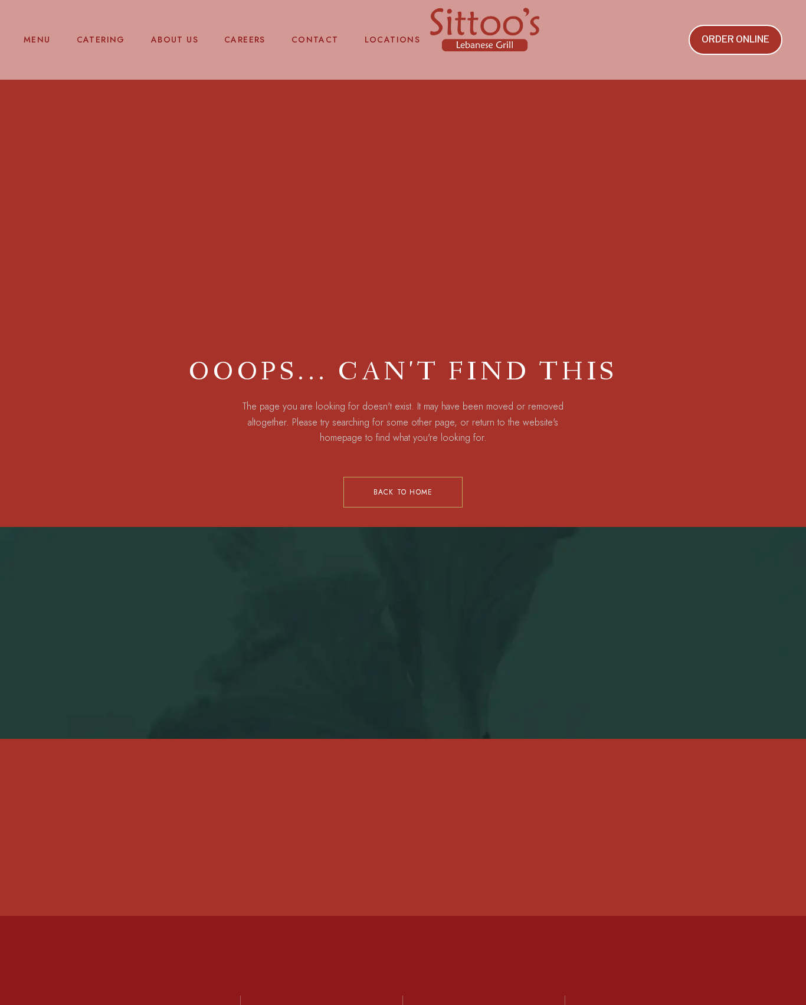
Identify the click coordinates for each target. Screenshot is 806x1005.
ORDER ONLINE (735, 39)
